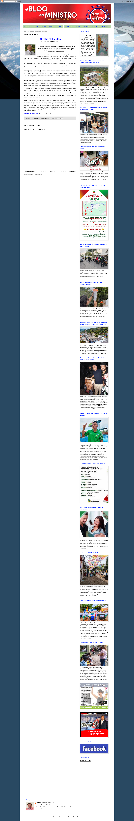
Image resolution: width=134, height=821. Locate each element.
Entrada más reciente (29, 171)
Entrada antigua (72, 171)
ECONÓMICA (85, 26)
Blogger (78, 816)
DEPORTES (59, 26)
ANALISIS (43, 26)
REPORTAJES (104, 26)
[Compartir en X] (59, 118)
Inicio (51, 171)
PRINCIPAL (27, 26)
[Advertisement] (91, 775)
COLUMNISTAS (68, 26)
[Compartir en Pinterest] (62, 118)
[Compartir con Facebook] (61, 118)
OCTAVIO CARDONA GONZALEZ (45, 803)
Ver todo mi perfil (38, 809)
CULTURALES (94, 26)
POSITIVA (77, 26)
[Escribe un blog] (57, 118)
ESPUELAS (35, 26)
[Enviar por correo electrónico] (56, 118)
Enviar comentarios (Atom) (36, 174)
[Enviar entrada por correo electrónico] (52, 118)
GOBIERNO (51, 26)
